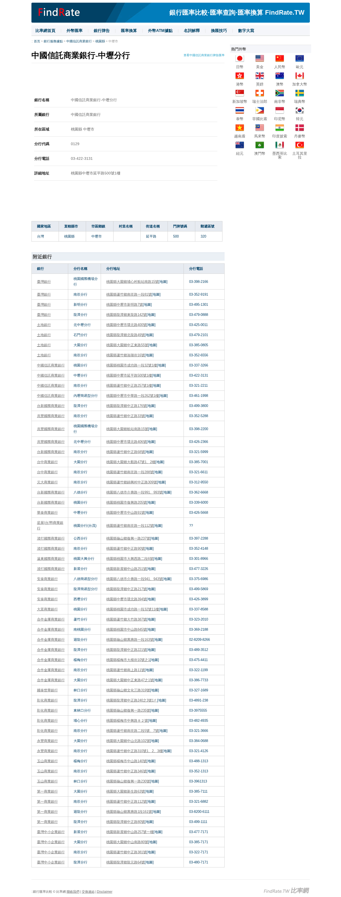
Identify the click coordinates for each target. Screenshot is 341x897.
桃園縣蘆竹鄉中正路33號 (125, 416)
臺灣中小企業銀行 (51, 832)
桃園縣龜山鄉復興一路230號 (128, 781)
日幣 (239, 67)
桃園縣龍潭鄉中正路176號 (126, 406)
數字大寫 (246, 30)
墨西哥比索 (279, 155)
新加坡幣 (239, 101)
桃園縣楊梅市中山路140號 (126, 761)
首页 (37, 41)
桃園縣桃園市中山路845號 (126, 629)
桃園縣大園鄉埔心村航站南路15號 (132, 282)
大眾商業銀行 (47, 609)
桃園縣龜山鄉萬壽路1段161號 (129, 812)
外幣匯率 (75, 30)
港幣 (239, 84)
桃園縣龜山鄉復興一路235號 (128, 710)
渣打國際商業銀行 (51, 538)
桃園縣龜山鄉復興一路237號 (128, 538)
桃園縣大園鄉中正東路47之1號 (129, 680)
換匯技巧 (219, 30)
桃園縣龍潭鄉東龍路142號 (126, 315)
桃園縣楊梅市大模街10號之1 (128, 660)
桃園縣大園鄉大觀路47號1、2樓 (130, 462)
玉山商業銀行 (47, 761)
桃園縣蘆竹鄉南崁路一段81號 (129, 294)
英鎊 (259, 84)
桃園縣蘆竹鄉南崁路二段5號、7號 (132, 731)
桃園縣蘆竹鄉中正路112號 (126, 802)
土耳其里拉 (299, 155)
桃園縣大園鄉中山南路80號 (127, 842)
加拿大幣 (299, 84)
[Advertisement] (128, 81)
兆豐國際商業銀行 (51, 416)
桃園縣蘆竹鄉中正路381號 (126, 852)
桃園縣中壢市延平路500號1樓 (129, 375)
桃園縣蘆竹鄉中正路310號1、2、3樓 (134, 751)
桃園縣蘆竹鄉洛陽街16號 (125, 355)
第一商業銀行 (47, 791)
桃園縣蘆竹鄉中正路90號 (125, 549)
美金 (259, 67)
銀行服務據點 (53, 41)
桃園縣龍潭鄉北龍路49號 (125, 335)
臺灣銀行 (44, 282)
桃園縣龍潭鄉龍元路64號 (125, 862)
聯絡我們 (73, 892)
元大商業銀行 (47, 482)
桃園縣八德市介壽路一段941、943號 (134, 579)
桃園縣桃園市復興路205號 (126, 502)
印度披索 (279, 136)
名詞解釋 (192, 30)
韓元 (299, 119)
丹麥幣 (299, 136)
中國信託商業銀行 (79, 41)
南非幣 (279, 101)
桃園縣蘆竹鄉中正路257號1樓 (129, 386)
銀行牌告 (102, 30)
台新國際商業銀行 (51, 406)
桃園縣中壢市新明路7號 (124, 305)
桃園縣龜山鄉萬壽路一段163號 (129, 640)
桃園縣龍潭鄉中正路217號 (126, 589)
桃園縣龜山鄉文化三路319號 (128, 690)
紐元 (239, 153)
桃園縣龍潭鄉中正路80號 (125, 822)
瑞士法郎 (259, 101)
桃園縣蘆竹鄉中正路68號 (125, 452)
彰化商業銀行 (47, 700)
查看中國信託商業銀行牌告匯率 (204, 55)
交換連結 (88, 892)
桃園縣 (100, 41)
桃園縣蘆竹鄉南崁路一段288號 (129, 472)
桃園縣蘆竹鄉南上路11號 (125, 670)
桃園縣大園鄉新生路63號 (125, 791)
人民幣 (279, 67)
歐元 (299, 67)
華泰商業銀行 (47, 513)
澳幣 (279, 84)
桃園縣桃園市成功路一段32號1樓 (131, 365)
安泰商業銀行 (47, 579)
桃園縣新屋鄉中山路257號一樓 (129, 832)
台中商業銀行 (47, 462)
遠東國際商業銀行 (51, 559)
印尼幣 (279, 119)
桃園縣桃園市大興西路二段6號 (129, 559)
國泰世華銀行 (47, 690)
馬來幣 (259, 136)
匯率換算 (129, 30)
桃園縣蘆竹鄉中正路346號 (126, 771)
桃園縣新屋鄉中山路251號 (126, 569)
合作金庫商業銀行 (51, 619)
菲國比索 (259, 119)
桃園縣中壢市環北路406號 (126, 442)
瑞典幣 (299, 101)
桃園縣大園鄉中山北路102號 (128, 741)
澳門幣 (259, 153)
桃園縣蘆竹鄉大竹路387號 (126, 619)
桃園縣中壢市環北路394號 (126, 599)
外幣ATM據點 (160, 30)
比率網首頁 (45, 30)
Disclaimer (104, 892)
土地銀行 (44, 325)
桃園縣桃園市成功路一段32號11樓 (132, 609)
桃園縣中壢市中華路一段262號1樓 (132, 396)
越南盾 (239, 136)
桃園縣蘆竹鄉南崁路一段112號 (129, 526)
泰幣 (239, 119)
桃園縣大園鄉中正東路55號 (127, 345)
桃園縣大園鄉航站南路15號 (127, 429)
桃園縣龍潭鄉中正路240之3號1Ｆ (131, 700)
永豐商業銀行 (47, 741)
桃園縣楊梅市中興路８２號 (127, 721)
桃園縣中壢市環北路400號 (126, 325)
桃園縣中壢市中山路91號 (125, 513)
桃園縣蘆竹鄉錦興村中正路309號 (131, 482)
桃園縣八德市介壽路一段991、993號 (134, 492)
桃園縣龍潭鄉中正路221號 (126, 650)
